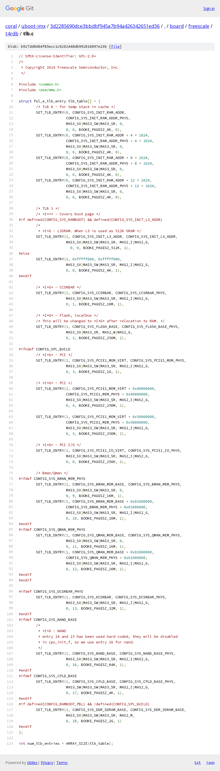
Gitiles (32, 762)
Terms (62, 762)
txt (197, 762)
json (210, 762)
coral (11, 26)
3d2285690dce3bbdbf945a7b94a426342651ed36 (105, 26)
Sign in (209, 8)
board (177, 26)
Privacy (47, 762)
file (115, 46)
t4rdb (12, 33)
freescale (198, 26)
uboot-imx (33, 26)
